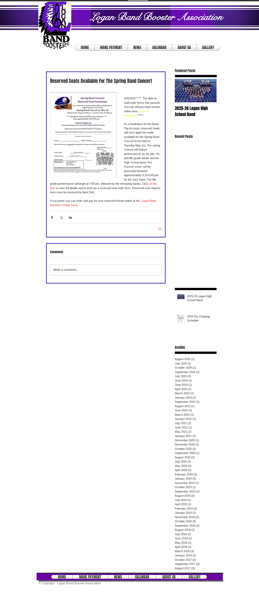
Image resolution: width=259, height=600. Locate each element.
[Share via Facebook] (52, 217)
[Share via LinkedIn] (70, 217)
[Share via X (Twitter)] (61, 217)
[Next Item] (210, 90)
